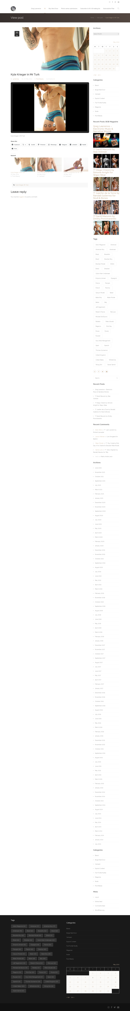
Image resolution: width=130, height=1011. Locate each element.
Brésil (97, 268)
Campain (97, 94)
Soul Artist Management (103, 340)
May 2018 (98, 623)
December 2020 (100, 502)
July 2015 (98, 762)
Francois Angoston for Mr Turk (73, 172)
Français (107, 283)
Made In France (100, 312)
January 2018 (99, 641)
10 (113, 55)
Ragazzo (98, 326)
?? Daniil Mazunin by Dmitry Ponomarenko (104, 217)
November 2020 (100, 507)
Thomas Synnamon (102, 350)
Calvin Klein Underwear (103, 273)
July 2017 (98, 667)
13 (98, 60)
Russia (107, 331)
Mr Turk (26, 185)
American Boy (100, 249)
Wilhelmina (112, 360)
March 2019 (98, 589)
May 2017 (98, 675)
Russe (97, 331)
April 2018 (98, 628)
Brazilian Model (100, 264)
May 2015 (98, 770)
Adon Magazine (100, 245)
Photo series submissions (69, 8)
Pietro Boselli (110, 321)
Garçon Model (100, 292)
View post (100, 17)
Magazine (98, 107)
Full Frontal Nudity (100, 102)
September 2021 (100, 481)
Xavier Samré (111, 364)
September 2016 (100, 705)
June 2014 (98, 818)
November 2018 (100, 597)
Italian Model (111, 297)
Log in (97, 897)
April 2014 (98, 827)
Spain (97, 345)
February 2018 (99, 636)
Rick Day (109, 326)
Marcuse (113, 312)
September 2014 (100, 805)
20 (99, 64)
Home (92, 17)
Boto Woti (98, 430)
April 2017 (98, 680)
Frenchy (107, 288)
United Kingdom (101, 355)
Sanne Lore (98, 450)
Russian (98, 336)
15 (106, 60)
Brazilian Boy (108, 259)
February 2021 (99, 494)
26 (95, 68)
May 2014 (98, 822)
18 (117, 60)
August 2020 (99, 515)
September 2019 (100, 563)
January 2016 (99, 736)
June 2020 (98, 524)
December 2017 (100, 645)
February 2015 (99, 783)
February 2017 (99, 684)
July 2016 (98, 714)
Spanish (106, 345)
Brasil (97, 254)
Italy (105, 302)
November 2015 (100, 744)
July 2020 (98, 520)
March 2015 (98, 779)
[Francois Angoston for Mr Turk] (76, 164)
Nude (96, 111)
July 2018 (98, 615)
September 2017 (100, 658)
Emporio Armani (101, 278)
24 (113, 64)
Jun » (99, 75)
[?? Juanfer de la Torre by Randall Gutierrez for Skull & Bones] (106, 207)
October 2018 (99, 602)
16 (110, 60)
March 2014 (98, 831)
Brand (97, 85)
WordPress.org (99, 910)
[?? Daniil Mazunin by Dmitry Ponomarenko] (106, 227)
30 (110, 68)
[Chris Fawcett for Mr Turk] (49, 164)
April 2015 (98, 775)
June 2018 (98, 619)
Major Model (99, 443)
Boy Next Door (53, 8)
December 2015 (100, 740)
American (113, 245)
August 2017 (99, 662)
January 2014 (99, 839)
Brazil (97, 259)
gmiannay (16, 79)
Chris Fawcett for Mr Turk (45, 172)
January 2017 (99, 688)
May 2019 (98, 580)
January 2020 (99, 545)
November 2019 (100, 554)
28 (102, 68)
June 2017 (98, 671)
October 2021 (99, 476)
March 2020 (99, 537)
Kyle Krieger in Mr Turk (25, 74)
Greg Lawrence (36, 8)
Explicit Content (100, 98)
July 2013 (98, 844)
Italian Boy (99, 297)
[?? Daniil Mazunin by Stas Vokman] (106, 161)
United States (100, 360)
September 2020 (100, 511)
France (98, 283)
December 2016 (100, 692)
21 (102, 64)
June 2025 (98, 468)
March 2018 (98, 632)
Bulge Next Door (100, 90)
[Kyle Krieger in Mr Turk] (23, 164)
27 (98, 68)
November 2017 (100, 649)
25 (117, 64)
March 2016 (98, 727)
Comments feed (100, 906)
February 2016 (99, 731)
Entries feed (98, 901)
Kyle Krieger (19, 185)
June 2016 (98, 718)
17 (113, 60)
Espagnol (114, 278)
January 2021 (99, 498)
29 (106, 68)
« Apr (95, 75)
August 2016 (99, 710)
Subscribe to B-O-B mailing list (90, 8)
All (45, 8)
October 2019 (99, 559)
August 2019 (99, 567)
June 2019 (98, 576)
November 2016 (100, 697)
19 (95, 64)
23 (110, 64)
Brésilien (107, 268)
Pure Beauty (40, 79)
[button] (45, 125)
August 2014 (99, 809)
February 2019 (99, 593)
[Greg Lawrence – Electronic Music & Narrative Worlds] (106, 140)
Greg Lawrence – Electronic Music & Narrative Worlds (103, 129)
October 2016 (99, 701)
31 (113, 68)
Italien (97, 302)
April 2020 (98, 533)
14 (102, 60)
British (112, 264)
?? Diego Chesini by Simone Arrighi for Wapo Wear (103, 172)
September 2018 (100, 606)
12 (95, 60)
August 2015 (99, 757)
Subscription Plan (108, 8)
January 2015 (99, 788)
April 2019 (98, 584)
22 (106, 64)
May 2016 (98, 723)
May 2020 (98, 528)
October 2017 (99, 654)
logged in (22, 197)
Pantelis (98, 321)
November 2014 (100, 796)
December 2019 (100, 550)
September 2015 (100, 753)
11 (117, 55)
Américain (113, 249)
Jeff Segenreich (100, 307)
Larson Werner (100, 436)
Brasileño (107, 254)
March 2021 (98, 489)
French (98, 288)
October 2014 (99, 801)
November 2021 (100, 472)
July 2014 (98, 814)
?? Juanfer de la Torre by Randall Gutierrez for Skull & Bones (106, 195)
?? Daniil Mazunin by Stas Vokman (104, 150)
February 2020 (99, 541)
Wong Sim (99, 364)
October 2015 (99, 749)
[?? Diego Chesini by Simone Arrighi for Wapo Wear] (106, 184)
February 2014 (99, 835)
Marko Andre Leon (106, 456)
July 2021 (98, 485)
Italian (111, 292)
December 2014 (100, 792)
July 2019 (98, 571)
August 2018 (99, 610)
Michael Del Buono (101, 316)
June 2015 (98, 766)
